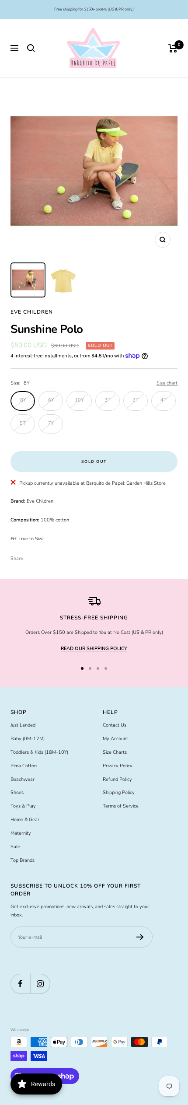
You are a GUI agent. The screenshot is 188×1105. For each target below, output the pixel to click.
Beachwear (22, 779)
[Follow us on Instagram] (40, 983)
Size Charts (115, 752)
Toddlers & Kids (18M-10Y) (39, 752)
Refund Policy (117, 779)
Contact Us (114, 725)
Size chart (167, 383)
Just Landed (22, 725)
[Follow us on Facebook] (20, 983)
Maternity (20, 833)
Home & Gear (24, 819)
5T (23, 423)
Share (16, 558)
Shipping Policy (119, 792)
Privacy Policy (117, 765)
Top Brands (22, 860)
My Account (115, 738)
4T (163, 400)
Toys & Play (23, 806)
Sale (15, 846)
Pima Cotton (23, 765)
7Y (51, 423)
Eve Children (31, 311)
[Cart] (173, 48)
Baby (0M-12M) (27, 738)
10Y (79, 400)
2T (135, 400)
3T (107, 400)
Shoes (17, 792)
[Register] (140, 937)
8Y (23, 400)
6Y (51, 400)
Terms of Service (121, 806)
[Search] (31, 48)
